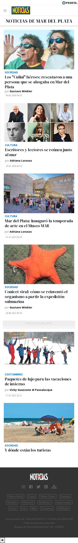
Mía (33, 508)
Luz (23, 508)
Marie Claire (48, 496)
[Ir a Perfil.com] (69, 2)
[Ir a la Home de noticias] (39, 477)
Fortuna (65, 496)
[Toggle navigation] (6, 10)
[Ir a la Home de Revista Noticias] (19, 10)
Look (13, 508)
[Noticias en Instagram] (23, 487)
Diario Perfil (16, 496)
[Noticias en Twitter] (38, 487)
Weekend (27, 502)
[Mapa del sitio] (54, 487)
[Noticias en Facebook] (31, 487)
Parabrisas (45, 502)
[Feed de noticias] (46, 487)
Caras (31, 496)
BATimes (63, 508)
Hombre (12, 502)
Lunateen (46, 508)
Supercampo (63, 502)
